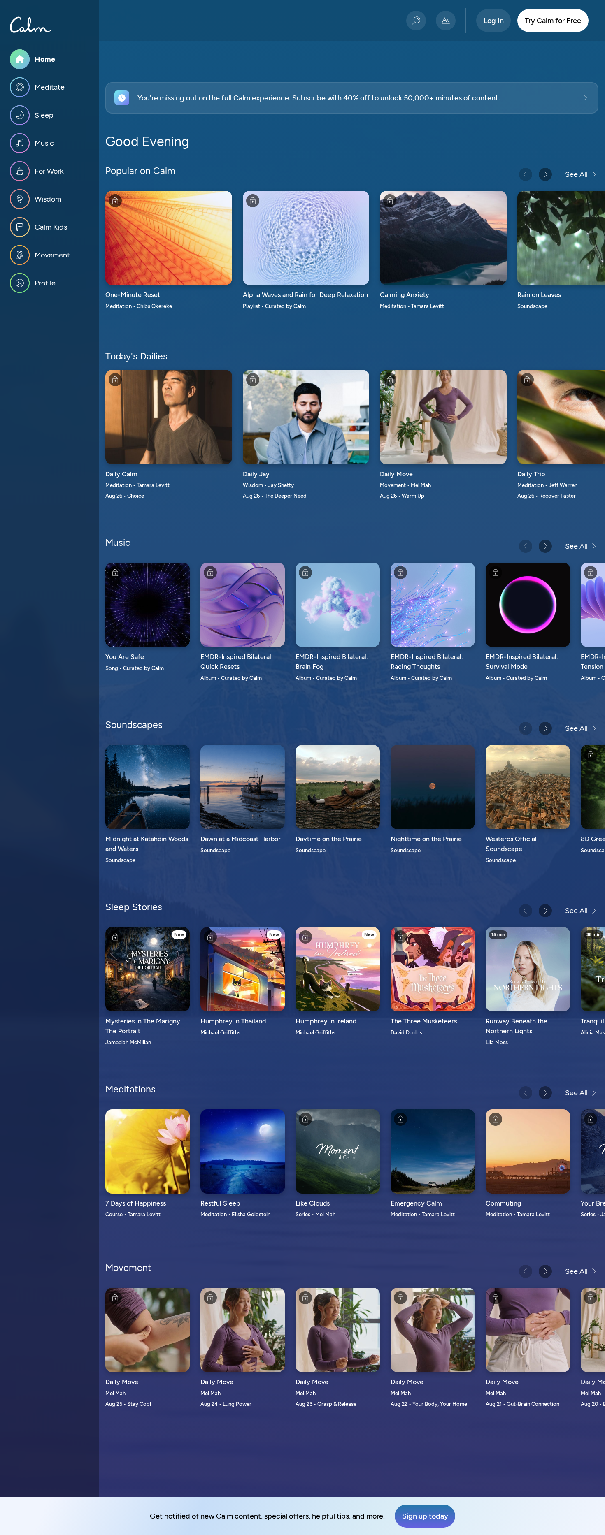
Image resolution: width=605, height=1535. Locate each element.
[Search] (416, 20)
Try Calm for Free (553, 20)
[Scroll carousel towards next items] (545, 174)
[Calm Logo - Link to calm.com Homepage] (30, 24)
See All (576, 174)
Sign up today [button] (425, 1516)
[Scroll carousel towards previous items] (525, 174)
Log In (494, 20)
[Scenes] (446, 20)
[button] (351, 98)
